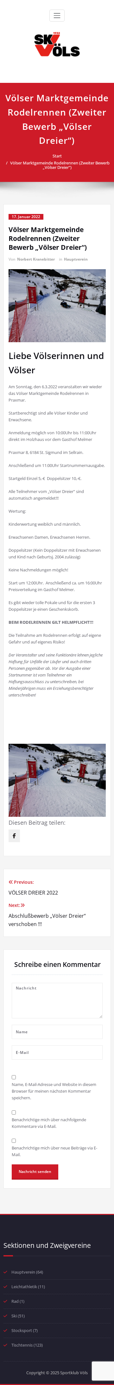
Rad (15, 1301)
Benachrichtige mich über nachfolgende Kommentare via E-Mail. (49, 1123)
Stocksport (21, 1330)
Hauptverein (76, 259)
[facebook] (14, 835)
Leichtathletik (24, 1286)
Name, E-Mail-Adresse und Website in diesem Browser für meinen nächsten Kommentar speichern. (54, 1091)
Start (57, 156)
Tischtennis (22, 1345)
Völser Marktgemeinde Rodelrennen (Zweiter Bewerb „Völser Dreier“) (60, 165)
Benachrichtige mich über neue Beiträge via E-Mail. (54, 1151)
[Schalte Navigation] (57, 16)
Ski (14, 1316)
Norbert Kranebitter (36, 259)
